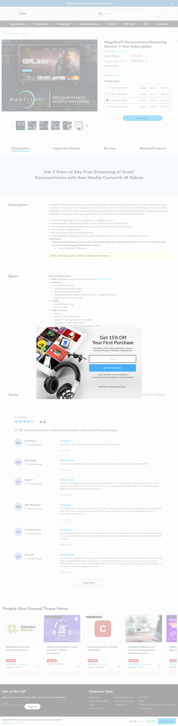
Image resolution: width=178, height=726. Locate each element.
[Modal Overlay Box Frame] (89, 363)
